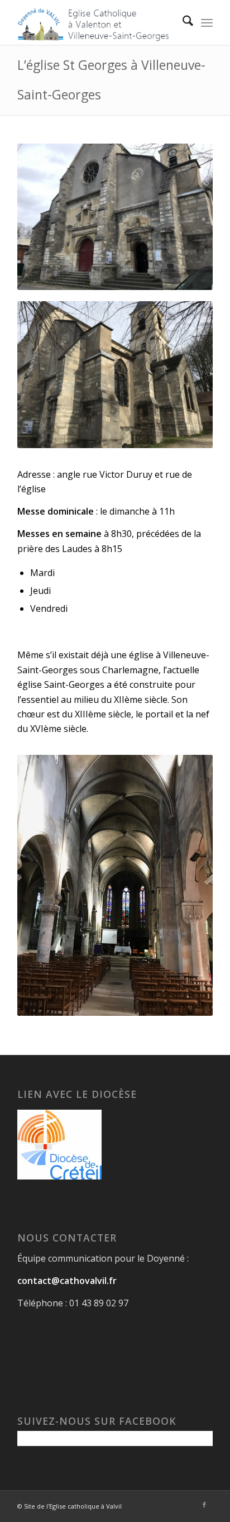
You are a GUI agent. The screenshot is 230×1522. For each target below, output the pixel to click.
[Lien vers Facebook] (204, 1504)
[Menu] (207, 22)
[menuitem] (182, 22)
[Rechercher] (182, 22)
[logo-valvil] (95, 22)
